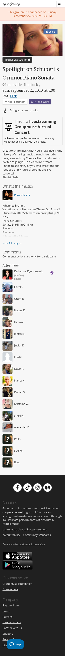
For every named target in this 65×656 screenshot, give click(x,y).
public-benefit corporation (32, 544)
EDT (13, 96)
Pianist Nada (22, 195)
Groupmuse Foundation (17, 584)
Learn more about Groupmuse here (24, 529)
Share (51, 31)
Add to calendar (16, 101)
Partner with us (12, 628)
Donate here (10, 589)
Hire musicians (11, 622)
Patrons (7, 617)
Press (6, 611)
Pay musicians (11, 605)
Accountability (11, 535)
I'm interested (41, 101)
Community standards (37, 535)
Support (7, 633)
